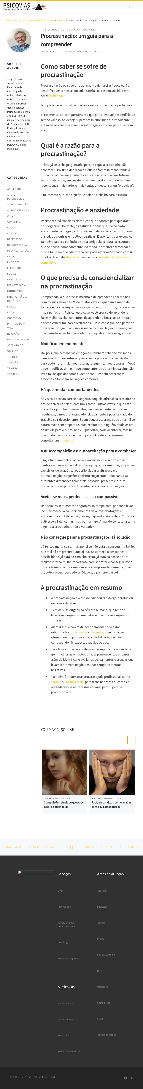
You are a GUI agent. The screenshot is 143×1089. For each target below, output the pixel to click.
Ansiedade (62, 20)
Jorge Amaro (51, 51)
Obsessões (102, 986)
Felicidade (14, 268)
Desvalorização (18, 250)
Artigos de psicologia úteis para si (35, 20)
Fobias (12, 273)
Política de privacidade (69, 1051)
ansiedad (81, 632)
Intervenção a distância (17, 298)
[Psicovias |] (25, 6)
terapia (56, 682)
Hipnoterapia (16, 285)
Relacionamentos (19, 339)
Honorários (16, 291)
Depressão (14, 239)
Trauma (12, 368)
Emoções (13, 262)
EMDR (10, 256)
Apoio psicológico (16, 196)
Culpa (11, 227)
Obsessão (14, 318)
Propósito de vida (16, 326)
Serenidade (15, 345)
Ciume (11, 216)
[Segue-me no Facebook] (125, 1078)
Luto (10, 312)
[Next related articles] (131, 740)
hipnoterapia (75, 682)
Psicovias (25, 1077)
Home (10, 20)
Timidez (12, 356)
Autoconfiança (18, 210)
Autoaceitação (17, 204)
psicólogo (66, 440)
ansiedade (56, 96)
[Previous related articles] (122, 740)
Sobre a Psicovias (66, 1003)
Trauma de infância (107, 1034)
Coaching (14, 221)
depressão (73, 257)
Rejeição (13, 333)
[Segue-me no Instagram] (131, 1078)
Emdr (60, 890)
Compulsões (103, 1002)
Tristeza (13, 374)
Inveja (11, 306)
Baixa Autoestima (106, 954)
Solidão (12, 351)
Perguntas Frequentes (68, 958)
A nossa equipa (65, 1019)
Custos (12, 233)
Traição (12, 362)
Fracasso (14, 279)
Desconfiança (17, 245)
